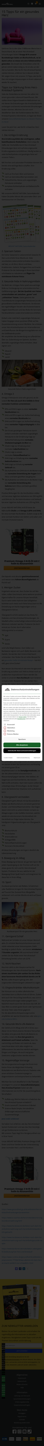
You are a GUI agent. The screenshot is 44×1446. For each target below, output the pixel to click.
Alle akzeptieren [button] (22, 745)
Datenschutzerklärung (23, 758)
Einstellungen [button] (21, 719)
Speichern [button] (22, 739)
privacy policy (23, 717)
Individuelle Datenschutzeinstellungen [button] (22, 750)
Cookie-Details (8, 758)
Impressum (37, 758)
